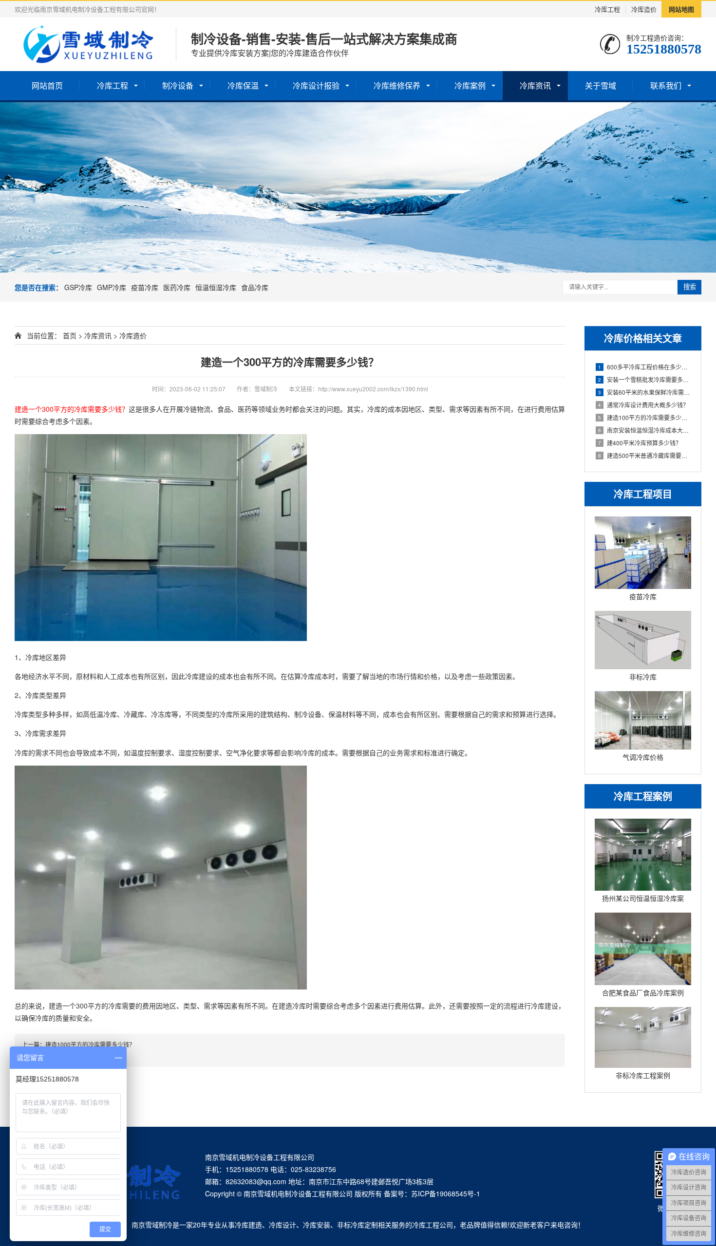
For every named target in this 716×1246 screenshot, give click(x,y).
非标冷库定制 (357, 1224)
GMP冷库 (111, 287)
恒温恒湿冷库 (215, 287)
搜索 (689, 287)
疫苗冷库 (144, 287)
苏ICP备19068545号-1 (445, 1193)
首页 (69, 335)
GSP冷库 (78, 287)
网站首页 (47, 85)
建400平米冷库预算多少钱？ (639, 443)
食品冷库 (254, 287)
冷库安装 (316, 1224)
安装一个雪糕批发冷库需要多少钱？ (644, 379)
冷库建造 (248, 1224)
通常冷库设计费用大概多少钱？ (643, 405)
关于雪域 (600, 85)
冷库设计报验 (316, 85)
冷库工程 (607, 9)
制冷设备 (177, 85)
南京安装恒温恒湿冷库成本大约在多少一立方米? (644, 430)
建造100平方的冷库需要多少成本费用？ (644, 417)
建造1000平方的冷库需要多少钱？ (90, 1044)
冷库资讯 (535, 85)
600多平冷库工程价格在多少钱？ (644, 367)
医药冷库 (176, 287)
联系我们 (665, 85)
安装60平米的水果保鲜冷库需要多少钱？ (644, 392)
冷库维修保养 (397, 85)
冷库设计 (282, 1224)
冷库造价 (644, 9)
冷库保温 (243, 85)
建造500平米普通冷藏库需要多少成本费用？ (644, 455)
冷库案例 (470, 85)
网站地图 (681, 9)
